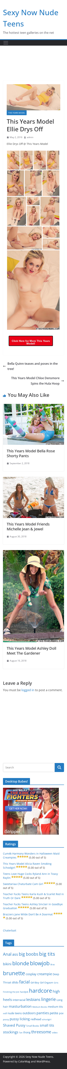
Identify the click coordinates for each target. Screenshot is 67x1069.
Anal (7, 954)
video (55, 1032)
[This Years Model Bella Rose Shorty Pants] (33, 406)
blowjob (40, 963)
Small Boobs (32, 1025)
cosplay (31, 974)
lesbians (33, 999)
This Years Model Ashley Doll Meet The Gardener (31, 651)
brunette (14, 973)
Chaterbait (9, 930)
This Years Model (16, 112)
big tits (47, 953)
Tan (21, 1032)
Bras (52, 964)
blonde (20, 963)
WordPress (43, 1061)
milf (5, 1013)
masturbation (20, 1006)
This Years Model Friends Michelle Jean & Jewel (28, 526)
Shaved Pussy (14, 1025)
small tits (47, 1025)
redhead (36, 1019)
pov (61, 1013)
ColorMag (24, 1061)
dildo (15, 982)
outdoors (29, 1013)
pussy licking (20, 1019)
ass (15, 954)
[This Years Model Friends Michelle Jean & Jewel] (33, 479)
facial (24, 982)
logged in (27, 690)
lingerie (48, 999)
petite (54, 1013)
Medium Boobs (39, 1007)
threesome (41, 1031)
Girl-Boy (35, 982)
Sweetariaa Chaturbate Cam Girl (23, 884)
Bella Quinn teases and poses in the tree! (32, 366)
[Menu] (6, 43)
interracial (19, 1000)
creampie (44, 974)
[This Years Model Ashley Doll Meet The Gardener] (33, 553)
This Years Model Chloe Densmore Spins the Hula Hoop (35, 381)
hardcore (40, 990)
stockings (10, 1031)
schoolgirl (46, 1019)
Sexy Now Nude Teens (39, 1056)
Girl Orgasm (46, 982)
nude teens (15, 1013)
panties (42, 1012)
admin (30, 137)
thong (27, 1032)
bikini (7, 963)
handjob (24, 991)
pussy (6, 1019)
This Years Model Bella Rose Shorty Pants (31, 453)
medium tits (55, 1006)
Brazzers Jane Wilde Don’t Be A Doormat (28, 914)
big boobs (28, 954)
